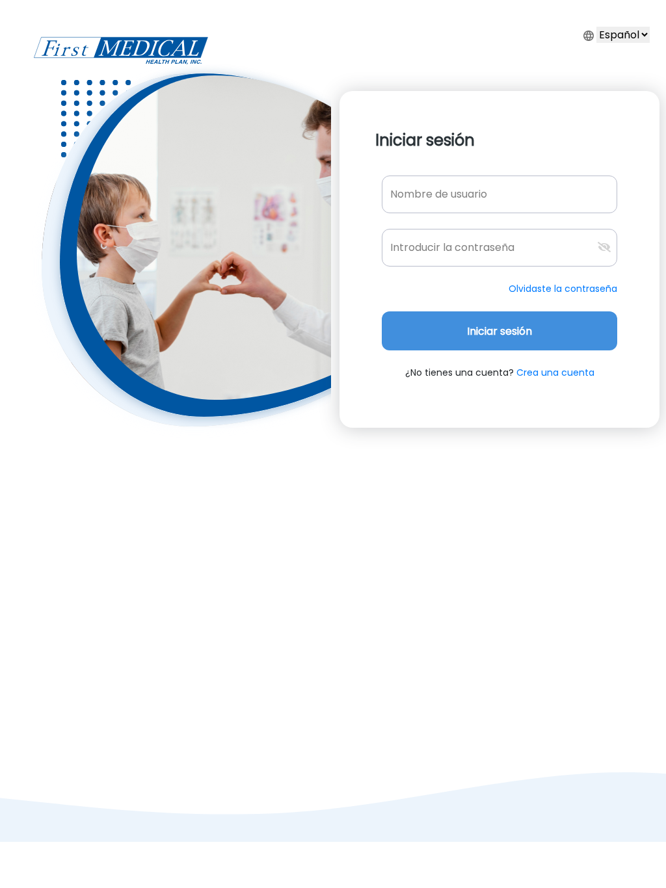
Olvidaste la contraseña (563, 288)
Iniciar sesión (499, 331)
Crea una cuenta (554, 372)
